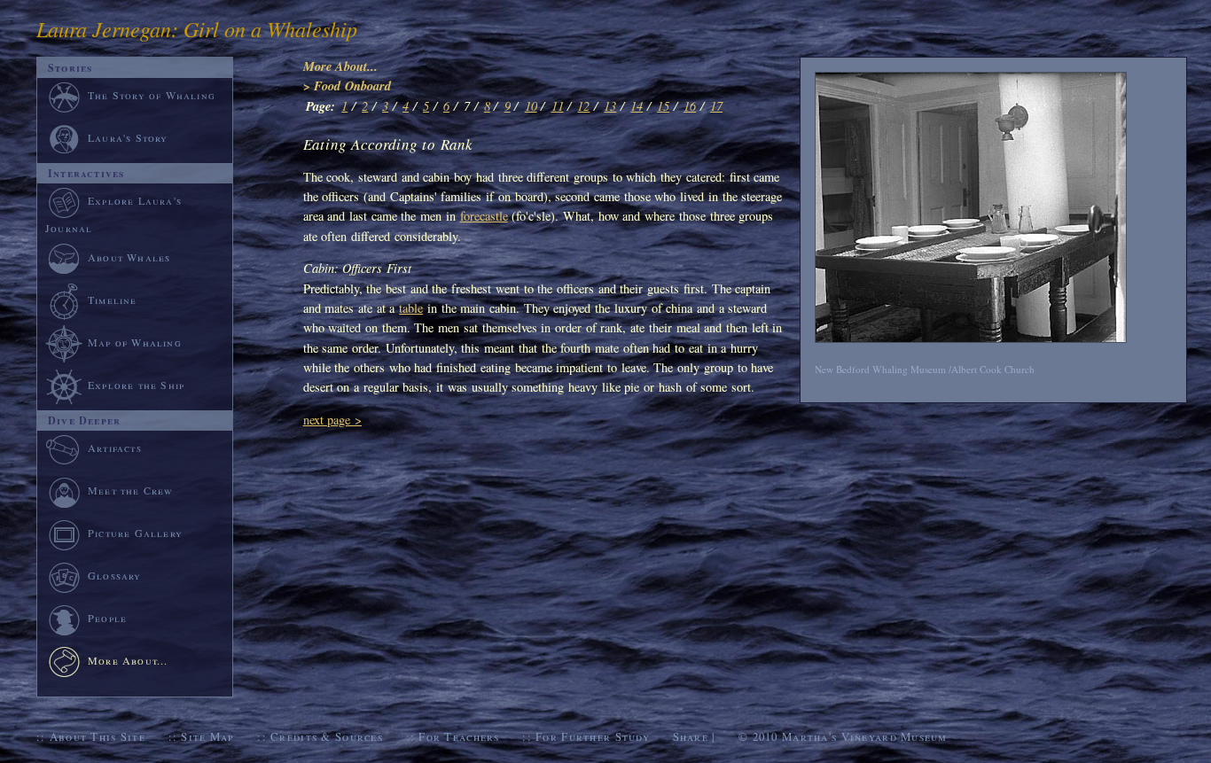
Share (690, 736)
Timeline (112, 299)
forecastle (484, 215)
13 (610, 105)
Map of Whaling (135, 342)
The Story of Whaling (151, 95)
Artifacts (115, 447)
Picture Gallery (135, 533)
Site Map (207, 736)
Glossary (115, 575)
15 (663, 105)
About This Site (97, 736)
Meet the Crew (131, 490)
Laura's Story (128, 137)
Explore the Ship (136, 385)
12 (583, 105)
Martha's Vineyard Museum (865, 736)
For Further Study (592, 736)
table (411, 308)
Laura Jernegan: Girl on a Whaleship (196, 28)
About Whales (129, 257)
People (107, 618)
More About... (341, 66)
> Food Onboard (347, 85)
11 (557, 105)
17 (716, 105)
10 (531, 105)
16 (690, 105)
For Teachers (458, 736)
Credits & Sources (326, 736)
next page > (332, 419)
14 (636, 105)
